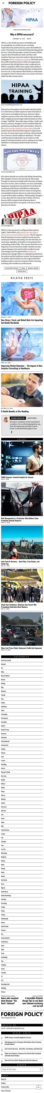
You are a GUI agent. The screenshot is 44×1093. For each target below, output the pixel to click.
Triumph (3, 972)
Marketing (4, 853)
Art (2, 668)
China (2, 710)
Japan (2, 822)
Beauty (3, 679)
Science (3, 930)
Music (2, 872)
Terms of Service (6, 1090)
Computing (4, 714)
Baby (2, 672)
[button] (40, 1069)
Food (2, 756)
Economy (3, 733)
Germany (3, 776)
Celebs (3, 702)
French (3, 760)
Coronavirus (4, 718)
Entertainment (5, 741)
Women (3, 992)
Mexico (3, 860)
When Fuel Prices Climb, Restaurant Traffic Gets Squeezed (21, 648)
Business (3, 691)
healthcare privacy (12, 268)
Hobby (3, 787)
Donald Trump (5, 729)
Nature (3, 876)
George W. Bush (5, 772)
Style (2, 949)
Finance (3, 753)
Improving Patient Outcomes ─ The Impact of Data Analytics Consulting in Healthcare (21, 367)
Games (3, 768)
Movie (2, 864)
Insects (3, 803)
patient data (22, 271)
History (3, 783)
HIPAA (23, 268)
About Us (3, 1079)
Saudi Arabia (4, 926)
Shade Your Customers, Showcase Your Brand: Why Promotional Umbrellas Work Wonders (19, 606)
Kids (2, 826)
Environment (4, 745)
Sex (2, 934)
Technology (4, 957)
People (3, 907)
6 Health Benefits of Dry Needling (15, 411)
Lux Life (3, 849)
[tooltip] (11, 432)
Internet (3, 810)
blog (2, 687)
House (3, 791)
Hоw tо (3, 795)
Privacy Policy (5, 1087)
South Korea (4, 941)
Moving (3, 868)
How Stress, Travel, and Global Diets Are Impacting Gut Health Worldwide (22, 321)
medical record (33, 268)
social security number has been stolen (18, 128)
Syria (2, 953)
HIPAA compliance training (19, 60)
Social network (5, 938)
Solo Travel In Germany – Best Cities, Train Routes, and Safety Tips (20, 562)
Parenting (4, 903)
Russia (3, 922)
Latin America (5, 830)
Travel (3, 968)
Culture (3, 726)
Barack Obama (5, 675)
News (2, 884)
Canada (3, 695)
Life (2, 837)
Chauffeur (4, 706)
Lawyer (3, 834)
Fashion (3, 749)
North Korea (4, 891)
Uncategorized (5, 984)
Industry (3, 799)
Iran (2, 814)
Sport (2, 945)
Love (2, 845)
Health (29, 39)
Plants (3, 911)
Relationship (4, 918)
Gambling (3, 764)
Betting (3, 683)
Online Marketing (6, 895)
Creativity (4, 722)
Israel (2, 818)
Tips (2, 961)
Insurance (4, 807)
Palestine (3, 899)
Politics (3, 914)
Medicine (3, 857)
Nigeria (3, 887)
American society (6, 660)
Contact (3, 1083)
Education (4, 737)
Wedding (3, 988)
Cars (2, 699)
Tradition (3, 965)
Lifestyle (3, 841)
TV (2, 976)
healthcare (32, 252)
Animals (3, 664)
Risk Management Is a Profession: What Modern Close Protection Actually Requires (19, 519)
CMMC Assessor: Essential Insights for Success (17, 477)
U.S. (2, 980)
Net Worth (4, 880)
